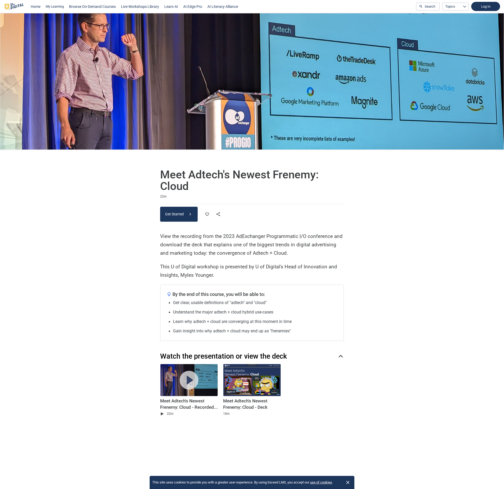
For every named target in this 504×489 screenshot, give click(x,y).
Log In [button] (485, 6)
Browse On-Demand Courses (92, 6)
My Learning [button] (55, 6)
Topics (450, 6)
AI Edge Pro (192, 6)
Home (35, 6)
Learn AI (171, 6)
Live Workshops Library (140, 6)
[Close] (348, 482)
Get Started (175, 214)
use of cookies (321, 482)
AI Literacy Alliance (222, 6)
